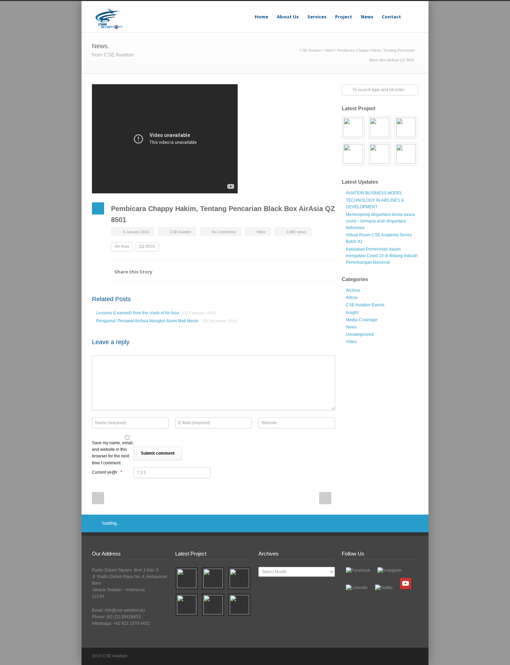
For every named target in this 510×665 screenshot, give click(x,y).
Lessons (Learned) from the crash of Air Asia (156, 312)
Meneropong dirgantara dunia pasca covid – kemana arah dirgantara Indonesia (380, 221)
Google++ (314, 271)
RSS (411, 656)
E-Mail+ (328, 271)
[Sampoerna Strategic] (353, 153)
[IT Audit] (379, 153)
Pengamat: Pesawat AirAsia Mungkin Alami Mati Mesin (166, 320)
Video (329, 50)
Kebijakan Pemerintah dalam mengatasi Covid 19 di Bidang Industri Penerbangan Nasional (382, 256)
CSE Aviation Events (365, 305)
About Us (288, 17)
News (367, 17)
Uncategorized (360, 334)
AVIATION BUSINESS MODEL (374, 193)
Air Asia (122, 246)
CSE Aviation (310, 50)
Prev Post (98, 498)
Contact (391, 17)
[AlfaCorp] (353, 127)
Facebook (286, 271)
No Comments (224, 232)
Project (343, 17)
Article (352, 297)
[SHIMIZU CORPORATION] (379, 127)
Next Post (325, 498)
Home (261, 17)
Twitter (300, 271)
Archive (353, 290)
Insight (352, 312)
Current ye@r (107, 472)
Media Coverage (361, 319)
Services (316, 17)
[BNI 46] (405, 127)
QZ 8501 (147, 246)
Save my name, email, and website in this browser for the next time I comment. (113, 452)
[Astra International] (405, 153)
